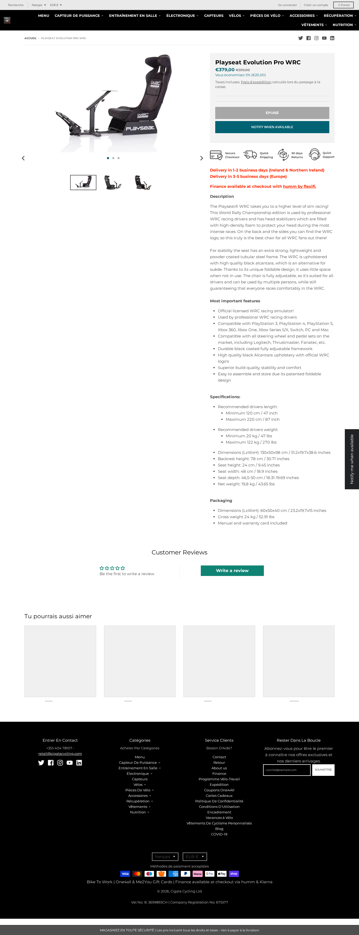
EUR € (54, 5)
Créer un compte (316, 5)
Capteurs (139, 779)
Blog (219, 829)
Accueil (30, 38)
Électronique (138, 773)
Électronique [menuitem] (180, 15)
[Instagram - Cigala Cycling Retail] (316, 38)
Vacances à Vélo (219, 817)
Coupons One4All (219, 790)
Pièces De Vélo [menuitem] (265, 15)
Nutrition (138, 812)
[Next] (201, 158)
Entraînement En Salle (138, 768)
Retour (219, 762)
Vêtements (138, 806)
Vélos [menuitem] (235, 15)
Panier (344, 5)
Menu (140, 757)
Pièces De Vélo (137, 790)
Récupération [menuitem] (338, 15)
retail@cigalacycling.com (60, 753)
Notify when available (272, 126)
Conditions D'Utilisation (219, 806)
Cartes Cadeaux (219, 795)
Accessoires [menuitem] (302, 15)
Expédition (219, 784)
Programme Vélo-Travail (219, 779)
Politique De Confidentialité (219, 801)
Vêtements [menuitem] (312, 25)
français (37, 5)
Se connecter (287, 5)
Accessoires (138, 795)
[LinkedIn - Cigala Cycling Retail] (332, 38)
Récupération (138, 801)
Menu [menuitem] (43, 15)
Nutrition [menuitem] (343, 25)
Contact (219, 757)
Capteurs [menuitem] (213, 15)
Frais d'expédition (256, 82)
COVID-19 (219, 834)
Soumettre (323, 769)
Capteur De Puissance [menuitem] (77, 15)
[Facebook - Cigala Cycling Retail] (308, 38)
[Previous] (24, 158)
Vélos (138, 784)
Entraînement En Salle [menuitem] (133, 15)
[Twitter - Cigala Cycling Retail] (300, 38)
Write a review (232, 570)
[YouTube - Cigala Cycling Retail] (324, 38)
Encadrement (219, 812)
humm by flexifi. (299, 186)
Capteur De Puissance (138, 762)
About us (219, 768)
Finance (219, 773)
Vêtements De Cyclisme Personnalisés (219, 823)
